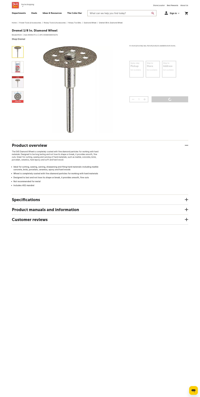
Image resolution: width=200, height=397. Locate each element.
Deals (34, 13)
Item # (30, 35)
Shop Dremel (18, 39)
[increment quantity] (145, 99)
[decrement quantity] (133, 99)
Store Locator (159, 5)
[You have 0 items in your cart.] (186, 13)
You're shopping (27, 4)
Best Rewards (172, 5)
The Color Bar (74, 13)
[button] (172, 13)
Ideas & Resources (52, 13)
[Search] (153, 13)
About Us (184, 5)
